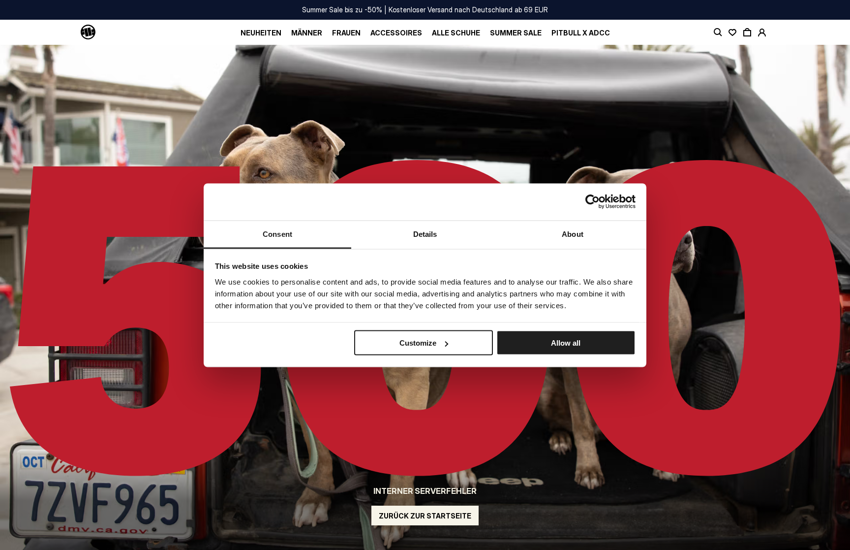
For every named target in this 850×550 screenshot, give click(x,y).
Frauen (346, 32)
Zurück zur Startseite (425, 516)
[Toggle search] (717, 32)
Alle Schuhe (456, 32)
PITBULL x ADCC (580, 32)
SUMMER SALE (516, 32)
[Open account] (762, 32)
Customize (417, 343)
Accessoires (396, 32)
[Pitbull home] (88, 32)
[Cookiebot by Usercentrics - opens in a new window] (592, 201)
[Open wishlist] (732, 32)
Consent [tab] (277, 233)
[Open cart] (747, 32)
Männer (306, 32)
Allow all (565, 343)
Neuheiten (261, 32)
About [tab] (572, 233)
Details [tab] (425, 233)
